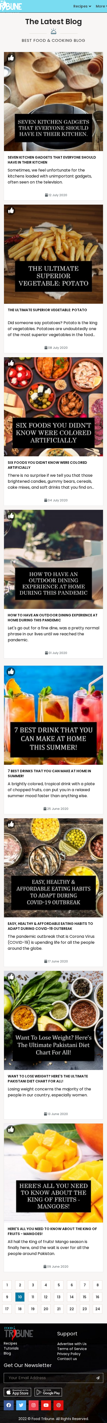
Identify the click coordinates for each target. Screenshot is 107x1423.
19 (33, 1308)
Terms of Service (72, 1348)
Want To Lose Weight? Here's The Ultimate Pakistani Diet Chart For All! (48, 1079)
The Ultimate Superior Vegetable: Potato (47, 309)
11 (33, 1297)
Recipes (80, 6)
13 (58, 1297)
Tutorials (11, 1348)
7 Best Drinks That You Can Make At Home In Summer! (49, 773)
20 (46, 1308)
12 (46, 1297)
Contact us (67, 1358)
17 (7, 1308)
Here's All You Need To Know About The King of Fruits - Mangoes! (52, 1231)
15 (84, 1297)
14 (72, 1297)
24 (97, 1308)
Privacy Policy (69, 1353)
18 (20, 1308)
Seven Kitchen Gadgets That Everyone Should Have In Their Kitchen (52, 160)
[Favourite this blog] (10, 58)
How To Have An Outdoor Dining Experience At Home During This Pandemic (53, 618)
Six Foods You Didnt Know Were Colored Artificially (47, 465)
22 (71, 1308)
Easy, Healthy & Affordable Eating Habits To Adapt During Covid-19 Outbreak (50, 926)
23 (84, 1308)
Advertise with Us (72, 1343)
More (100, 6)
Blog (7, 1353)
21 (58, 1308)
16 (97, 1297)
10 (20, 1297)
